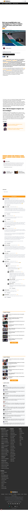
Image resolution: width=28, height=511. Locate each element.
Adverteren (18, 494)
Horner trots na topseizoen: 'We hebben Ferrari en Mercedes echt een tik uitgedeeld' (15, 125)
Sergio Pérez (15, 60)
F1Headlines (15, 494)
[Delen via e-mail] (6, 56)
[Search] (22, 1)
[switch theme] (23, 1)
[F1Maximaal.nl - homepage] (7, 1)
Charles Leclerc (5, 62)
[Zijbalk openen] (2, 1)
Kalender (10, 3)
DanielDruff (6, 397)
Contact (22, 494)
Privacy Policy (10, 494)
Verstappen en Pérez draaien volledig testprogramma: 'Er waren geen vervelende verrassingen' (15, 129)
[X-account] (8, 503)
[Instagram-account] (12, 503)
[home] (2, 3)
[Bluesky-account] (17, 503)
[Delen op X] (4, 56)
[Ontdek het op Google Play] (11, 506)
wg (5, 401)
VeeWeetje (6, 389)
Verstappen (6, 3)
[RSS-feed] (15, 503)
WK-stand (14, 3)
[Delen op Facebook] (3, 56)
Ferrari (13, 155)
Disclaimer (25, 494)
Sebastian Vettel (9, 70)
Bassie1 (6, 385)
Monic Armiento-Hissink (8, 409)
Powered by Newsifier (14, 508)
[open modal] (25, 1)
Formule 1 (4, 28)
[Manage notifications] (1, 509)
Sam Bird (4, 59)
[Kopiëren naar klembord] (7, 56)
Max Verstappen (8, 60)
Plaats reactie (14, 196)
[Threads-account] (19, 503)
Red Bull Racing (17, 155)
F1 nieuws (22, 155)
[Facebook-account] (10, 503)
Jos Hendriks (6, 393)
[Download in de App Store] (16, 506)
